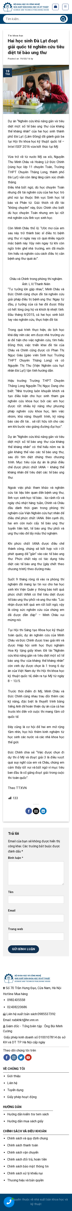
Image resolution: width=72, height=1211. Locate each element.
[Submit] (63, 19)
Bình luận (15, 858)
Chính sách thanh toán (22, 1145)
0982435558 (16, 1000)
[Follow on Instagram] (14, 1057)
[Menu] (65, 7)
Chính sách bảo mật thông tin (28, 1166)
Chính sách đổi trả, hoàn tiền (27, 1159)
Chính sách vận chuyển (22, 1152)
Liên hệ (12, 1083)
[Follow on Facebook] (6, 1057)
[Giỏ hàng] (55, 7)
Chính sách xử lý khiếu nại (25, 1173)
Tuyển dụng (15, 1090)
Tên (10, 892)
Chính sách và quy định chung (27, 1138)
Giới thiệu (13, 1076)
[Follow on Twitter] (21, 1057)
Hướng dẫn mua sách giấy (25, 1121)
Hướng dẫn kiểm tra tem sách (28, 1114)
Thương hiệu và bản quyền (25, 1180)
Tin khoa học (15, 35)
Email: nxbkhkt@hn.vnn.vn (20, 1020)
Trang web (15, 929)
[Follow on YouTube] (28, 1057)
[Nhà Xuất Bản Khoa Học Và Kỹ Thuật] (26, 7)
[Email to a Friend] (36, 811)
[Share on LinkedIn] (43, 811)
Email (11, 910)
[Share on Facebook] (28, 811)
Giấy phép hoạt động (22, 1097)
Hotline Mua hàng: (15, 994)
